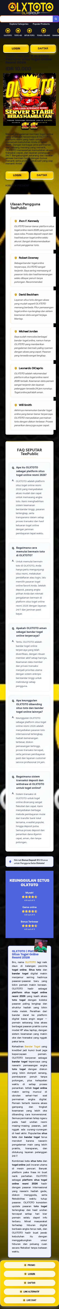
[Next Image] (53, 100)
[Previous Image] (5, 100)
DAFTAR (43, 48)
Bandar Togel (32, 1046)
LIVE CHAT (31, 1299)
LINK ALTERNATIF (31, 1291)
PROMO (31, 1266)
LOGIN (16, 48)
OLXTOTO (30, 962)
